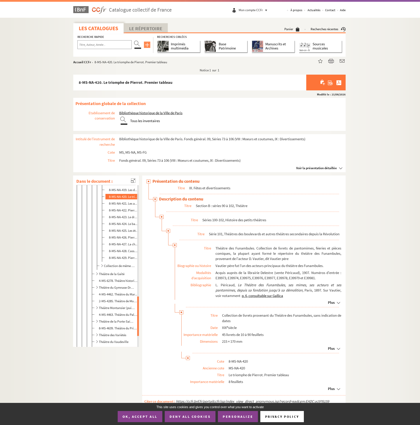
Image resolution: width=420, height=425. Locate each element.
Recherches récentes (324, 29)
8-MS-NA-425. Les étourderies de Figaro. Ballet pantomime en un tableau (124, 230)
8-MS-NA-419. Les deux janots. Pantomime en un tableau (124, 190)
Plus (331, 302)
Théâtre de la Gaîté (111, 274)
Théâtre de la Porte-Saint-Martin (117, 321)
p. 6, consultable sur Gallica (262, 295)
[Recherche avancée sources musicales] (306, 46)
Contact (330, 10)
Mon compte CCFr (251, 10)
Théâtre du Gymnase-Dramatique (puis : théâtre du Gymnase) (117, 287)
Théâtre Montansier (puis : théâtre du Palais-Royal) (117, 308)
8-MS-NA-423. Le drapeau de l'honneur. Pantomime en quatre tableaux (124, 217)
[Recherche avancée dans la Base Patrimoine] (211, 46)
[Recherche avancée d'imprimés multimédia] (164, 46)
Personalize (238, 416)
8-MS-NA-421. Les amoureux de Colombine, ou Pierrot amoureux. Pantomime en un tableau (124, 203)
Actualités (314, 10)
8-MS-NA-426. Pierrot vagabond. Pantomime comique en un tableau (124, 237)
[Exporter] (330, 82)
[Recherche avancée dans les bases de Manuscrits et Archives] (258, 46)
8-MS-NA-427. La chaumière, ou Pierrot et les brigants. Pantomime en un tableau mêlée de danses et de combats (124, 244)
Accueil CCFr (82, 62)
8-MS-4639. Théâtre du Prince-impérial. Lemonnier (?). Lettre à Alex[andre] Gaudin (118, 328)
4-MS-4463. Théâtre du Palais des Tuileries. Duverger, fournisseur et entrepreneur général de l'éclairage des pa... (118, 315)
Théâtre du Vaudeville (113, 342)
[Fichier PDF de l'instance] (339, 82)
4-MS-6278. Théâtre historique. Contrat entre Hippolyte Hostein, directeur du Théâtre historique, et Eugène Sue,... (118, 281)
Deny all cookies (190, 416)
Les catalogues (98, 28)
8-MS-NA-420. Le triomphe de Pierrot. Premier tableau (124, 197)
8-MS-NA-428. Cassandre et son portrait (124, 251)
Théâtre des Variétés (112, 335)
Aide (343, 10)
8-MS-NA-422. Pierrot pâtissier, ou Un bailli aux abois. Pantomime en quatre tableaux (124, 210)
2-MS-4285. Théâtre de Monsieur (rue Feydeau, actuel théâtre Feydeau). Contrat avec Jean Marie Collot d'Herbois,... (118, 301)
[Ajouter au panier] (323, 82)
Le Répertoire (145, 28)
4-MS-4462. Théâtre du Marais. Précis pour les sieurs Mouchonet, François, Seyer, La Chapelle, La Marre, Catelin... (118, 294)
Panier (288, 29)
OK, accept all (140, 416)
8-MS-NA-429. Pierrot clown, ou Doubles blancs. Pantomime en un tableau (124, 258)
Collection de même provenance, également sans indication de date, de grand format (119, 266)
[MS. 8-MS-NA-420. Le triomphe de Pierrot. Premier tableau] (317, 60)
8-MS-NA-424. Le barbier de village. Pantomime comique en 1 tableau (124, 224)
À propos (296, 10)
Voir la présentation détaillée (316, 168)
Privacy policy (282, 416)
